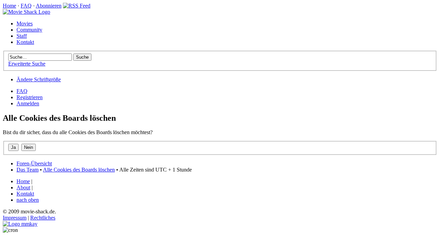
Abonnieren (49, 6)
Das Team (27, 170)
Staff (21, 36)
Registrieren (29, 97)
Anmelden (27, 103)
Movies (24, 23)
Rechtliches (42, 218)
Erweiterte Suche (26, 64)
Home (9, 6)
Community (29, 30)
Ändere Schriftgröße (38, 79)
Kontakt (25, 42)
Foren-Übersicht (34, 163)
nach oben (27, 200)
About (23, 187)
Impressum (14, 218)
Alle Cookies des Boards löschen (79, 170)
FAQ (26, 6)
